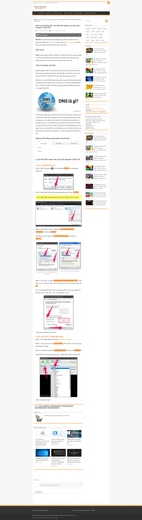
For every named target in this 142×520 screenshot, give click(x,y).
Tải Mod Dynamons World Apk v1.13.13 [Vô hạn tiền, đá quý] (99, 87)
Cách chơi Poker (90, 128)
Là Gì (41, 19)
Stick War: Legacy (57, 13)
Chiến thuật (88, 28)
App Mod (48, 13)
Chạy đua (87, 31)
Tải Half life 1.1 (90, 125)
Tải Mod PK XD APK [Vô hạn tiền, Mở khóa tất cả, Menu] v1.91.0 (100, 194)
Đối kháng (100, 34)
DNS (41, 406)
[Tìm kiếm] (108, 3)
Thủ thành (98, 31)
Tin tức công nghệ (48, 2)
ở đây (60, 339)
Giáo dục (95, 34)
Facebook (51, 42)
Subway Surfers (68, 515)
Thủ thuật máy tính (60, 30)
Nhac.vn (44, 515)
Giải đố (87, 37)
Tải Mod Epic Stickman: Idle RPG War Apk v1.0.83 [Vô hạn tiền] (100, 79)
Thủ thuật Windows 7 (68, 406)
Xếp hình (87, 40)
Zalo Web (88, 123)
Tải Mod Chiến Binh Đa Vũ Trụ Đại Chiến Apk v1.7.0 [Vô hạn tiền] (100, 203)
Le (38, 30)
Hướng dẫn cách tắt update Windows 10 (42, 459)
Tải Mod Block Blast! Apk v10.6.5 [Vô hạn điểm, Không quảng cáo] (100, 70)
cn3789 (36, 517)
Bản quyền (86, 510)
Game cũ (35, 2)
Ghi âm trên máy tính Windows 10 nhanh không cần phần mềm (74, 460)
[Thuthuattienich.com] (40, 7)
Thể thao (98, 40)
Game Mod (41, 13)
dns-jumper (46, 406)
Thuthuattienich (70, 42)
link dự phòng (67, 339)
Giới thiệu (79, 510)
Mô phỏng (104, 28)
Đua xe (103, 31)
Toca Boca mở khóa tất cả (93, 122)
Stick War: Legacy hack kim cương (95, 120)
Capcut (74, 515)
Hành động (93, 28)
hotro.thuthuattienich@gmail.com (94, 108)
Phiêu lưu (92, 40)
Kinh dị (87, 34)
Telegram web (89, 126)
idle (91, 34)
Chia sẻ (40, 2)
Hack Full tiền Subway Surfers (94, 119)
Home (35, 12)
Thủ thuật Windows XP (54, 407)
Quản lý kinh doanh (94, 37)
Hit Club (41, 517)
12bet (33, 517)
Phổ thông (99, 28)
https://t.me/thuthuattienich (99, 110)
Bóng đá (102, 40)
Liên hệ (55, 2)
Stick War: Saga (68, 13)
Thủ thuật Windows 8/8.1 (40, 407)
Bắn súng (92, 31)
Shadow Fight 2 (78, 13)
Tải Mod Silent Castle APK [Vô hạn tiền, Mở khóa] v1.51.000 (100, 186)
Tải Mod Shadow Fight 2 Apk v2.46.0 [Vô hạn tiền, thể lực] (100, 95)
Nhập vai (100, 37)
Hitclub (44, 517)
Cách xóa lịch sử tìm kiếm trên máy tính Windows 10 (57, 441)
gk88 (56, 517)
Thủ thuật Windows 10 (56, 406)
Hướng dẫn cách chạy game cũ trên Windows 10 (74, 441)
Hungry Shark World (90, 13)
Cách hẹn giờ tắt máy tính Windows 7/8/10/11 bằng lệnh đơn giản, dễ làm (58, 461)
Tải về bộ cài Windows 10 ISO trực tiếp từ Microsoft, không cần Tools (42, 442)
